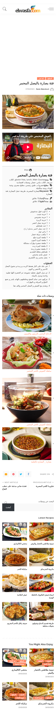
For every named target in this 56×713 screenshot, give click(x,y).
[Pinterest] (13, 474)
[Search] (5, 8)
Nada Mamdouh (42, 89)
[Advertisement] (28, 42)
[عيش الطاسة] (14, 583)
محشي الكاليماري (20, 543)
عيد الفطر (12, 661)
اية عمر (41, 78)
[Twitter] (21, 474)
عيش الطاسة (22, 595)
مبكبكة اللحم (22, 569)
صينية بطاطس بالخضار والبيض (42, 543)
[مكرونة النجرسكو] (41, 557)
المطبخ (50, 78)
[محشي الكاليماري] (14, 531)
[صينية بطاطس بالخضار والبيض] (41, 531)
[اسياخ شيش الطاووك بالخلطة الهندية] (41, 583)
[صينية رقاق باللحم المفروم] (14, 611)
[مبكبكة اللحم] (14, 557)
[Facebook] (28, 474)
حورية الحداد (39, 698)
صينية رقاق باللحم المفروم (17, 623)
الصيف (49, 661)
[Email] (6, 474)
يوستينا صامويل (19, 664)
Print (26, 170)
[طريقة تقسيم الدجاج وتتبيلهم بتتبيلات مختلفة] (41, 611)
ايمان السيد (47, 664)
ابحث (8, 507)
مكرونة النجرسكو (47, 569)
